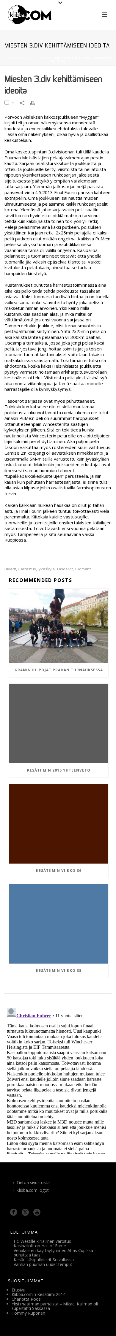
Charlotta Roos (26, 1299)
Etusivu (18, 1290)
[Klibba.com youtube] (36, 1212)
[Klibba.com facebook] (13, 1212)
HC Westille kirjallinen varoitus (42, 1241)
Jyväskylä (46, 569)
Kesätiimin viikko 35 (58, 970)
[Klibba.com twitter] (25, 1212)
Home (10, 58)
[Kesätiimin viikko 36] (58, 824)
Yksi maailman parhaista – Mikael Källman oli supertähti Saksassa (55, 1306)
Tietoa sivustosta (33, 1182)
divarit (10, 569)
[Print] (35, 102)
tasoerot (65, 569)
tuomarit (83, 569)
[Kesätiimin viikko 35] (58, 924)
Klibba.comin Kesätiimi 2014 (38, 1294)
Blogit (27, 58)
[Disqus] (58, 1079)
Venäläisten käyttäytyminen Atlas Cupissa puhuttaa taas (53, 1253)
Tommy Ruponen (28, 1313)
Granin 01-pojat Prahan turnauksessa (59, 669)
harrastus (27, 569)
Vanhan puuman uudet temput (43, 1264)
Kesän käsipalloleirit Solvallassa (44, 1259)
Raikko (44, 58)
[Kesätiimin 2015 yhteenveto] (58, 723)
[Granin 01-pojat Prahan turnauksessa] (58, 626)
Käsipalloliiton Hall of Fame (40, 1245)
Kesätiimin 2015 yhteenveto (58, 770)
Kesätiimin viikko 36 (58, 870)
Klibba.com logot (32, 1190)
